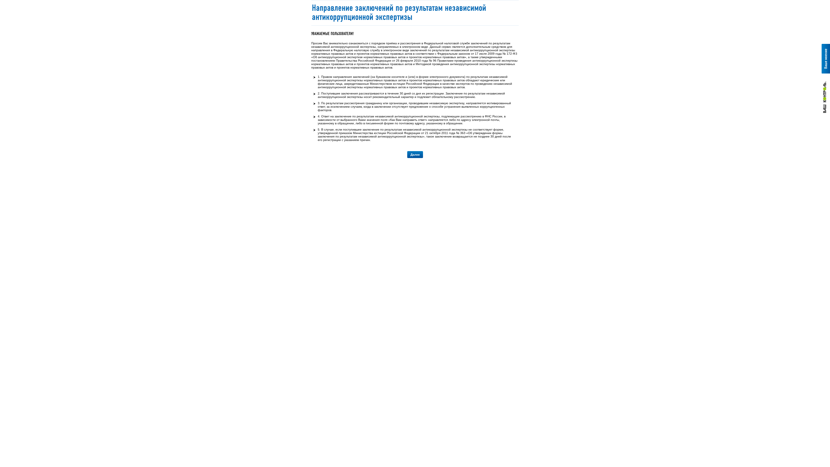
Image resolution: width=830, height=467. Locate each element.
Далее (415, 154)
